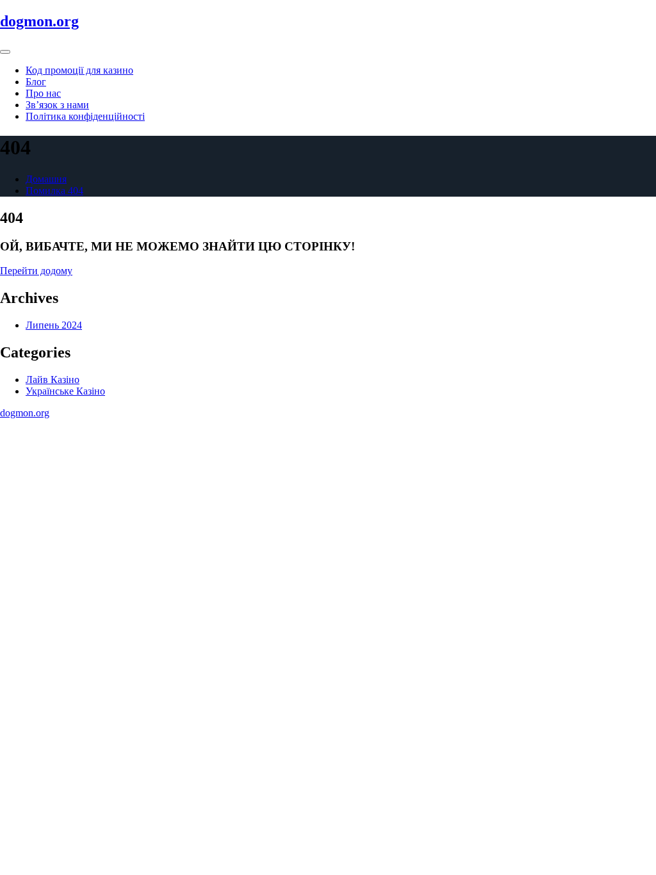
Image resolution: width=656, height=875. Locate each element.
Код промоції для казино (79, 70)
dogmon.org (39, 21)
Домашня (46, 179)
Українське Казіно (65, 391)
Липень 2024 (54, 325)
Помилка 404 (54, 190)
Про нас (43, 93)
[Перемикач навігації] (5, 52)
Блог (36, 81)
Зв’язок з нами (57, 104)
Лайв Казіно (52, 379)
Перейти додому (36, 270)
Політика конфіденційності (85, 116)
